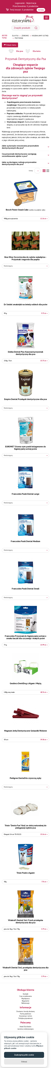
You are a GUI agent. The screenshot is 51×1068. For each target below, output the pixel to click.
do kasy (41, 10)
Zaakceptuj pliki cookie (24, 1055)
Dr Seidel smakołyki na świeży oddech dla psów (25, 304)
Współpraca (25, 999)
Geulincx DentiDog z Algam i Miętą (25, 683)
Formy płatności (25, 1014)
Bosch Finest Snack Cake (25, 209)
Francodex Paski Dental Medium (25, 541)
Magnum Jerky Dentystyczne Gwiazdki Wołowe (25, 730)
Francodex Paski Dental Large (25, 494)
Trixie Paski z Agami (25, 872)
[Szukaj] (36, 28)
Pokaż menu (11, 45)
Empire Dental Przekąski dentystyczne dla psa (25, 399)
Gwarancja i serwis (25, 1016)
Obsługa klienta (25, 989)
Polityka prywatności (25, 1018)
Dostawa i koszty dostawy (25, 1011)
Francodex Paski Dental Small (25, 588)
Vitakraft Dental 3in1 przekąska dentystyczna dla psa (25, 968)
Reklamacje (25, 1003)
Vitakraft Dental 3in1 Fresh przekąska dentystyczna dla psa (25, 921)
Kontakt (25, 994)
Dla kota (36, 51)
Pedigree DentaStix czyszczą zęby (25, 778)
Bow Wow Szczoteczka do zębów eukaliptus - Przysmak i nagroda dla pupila (25, 258)
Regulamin (25, 1001)
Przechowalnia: (25, 6)
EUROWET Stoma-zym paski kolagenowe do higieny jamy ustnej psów (25, 447)
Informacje (25, 1007)
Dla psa (19, 51)
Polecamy (25, 1022)
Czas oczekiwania (25, 996)
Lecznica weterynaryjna (26, 1029)
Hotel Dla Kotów (25, 1027)
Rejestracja (31, 3)
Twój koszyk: (22, 9)
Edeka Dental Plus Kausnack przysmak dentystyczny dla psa (25, 353)
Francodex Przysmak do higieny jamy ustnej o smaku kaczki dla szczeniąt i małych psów (25, 637)
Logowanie (20, 3)
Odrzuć (24, 1061)
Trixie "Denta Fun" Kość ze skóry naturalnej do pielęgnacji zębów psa (25, 826)
